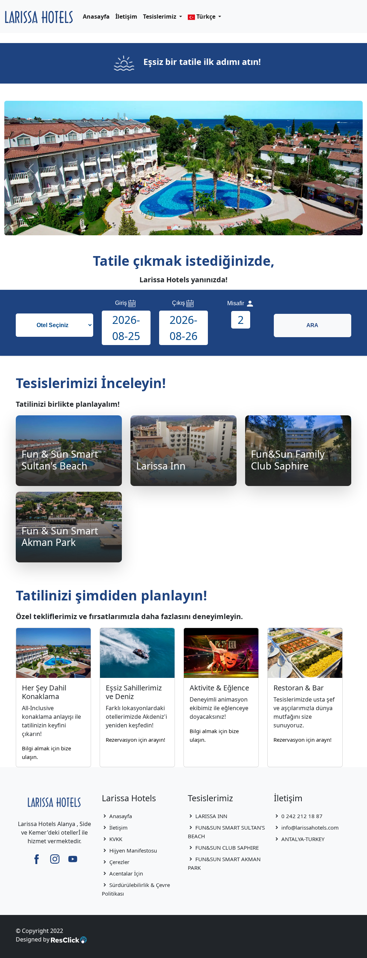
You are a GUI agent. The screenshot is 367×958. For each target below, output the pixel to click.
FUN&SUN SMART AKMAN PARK (224, 863)
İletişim (126, 16)
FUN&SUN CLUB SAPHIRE (227, 847)
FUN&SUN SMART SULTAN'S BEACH (226, 832)
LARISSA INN (211, 816)
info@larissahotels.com (310, 827)
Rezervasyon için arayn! (302, 739)
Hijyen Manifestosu (133, 850)
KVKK (115, 839)
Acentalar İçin (126, 873)
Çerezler (119, 861)
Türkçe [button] (206, 16)
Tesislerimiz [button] (160, 16)
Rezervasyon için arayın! (135, 739)
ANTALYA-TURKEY (302, 839)
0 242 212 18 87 (302, 816)
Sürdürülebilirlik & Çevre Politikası (136, 889)
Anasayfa (96, 16)
